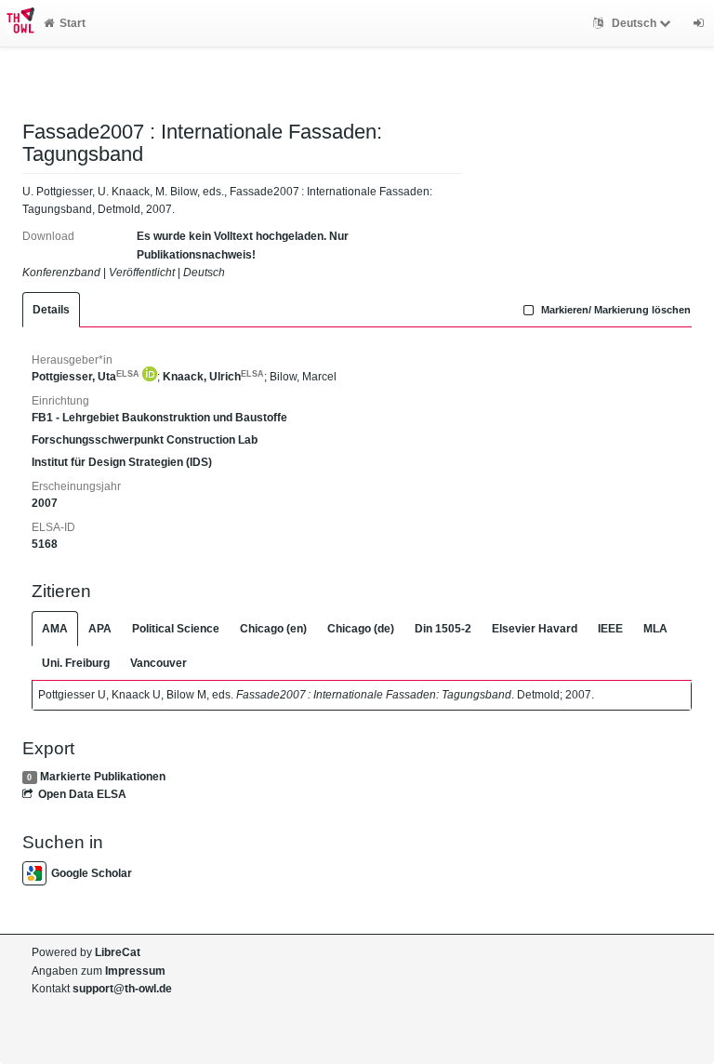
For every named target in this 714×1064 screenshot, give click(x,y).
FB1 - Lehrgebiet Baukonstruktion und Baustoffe (159, 417)
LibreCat (117, 952)
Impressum (135, 971)
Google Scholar (91, 873)
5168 (45, 544)
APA (100, 628)
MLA (655, 628)
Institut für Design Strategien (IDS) (122, 462)
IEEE (610, 628)
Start (73, 23)
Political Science (175, 628)
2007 (45, 503)
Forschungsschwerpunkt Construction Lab (145, 439)
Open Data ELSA (82, 794)
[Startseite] (17, 23)
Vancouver (158, 663)
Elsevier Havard (534, 628)
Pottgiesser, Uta (85, 376)
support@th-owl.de (122, 988)
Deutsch (634, 23)
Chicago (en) (273, 628)
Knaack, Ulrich (213, 376)
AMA (55, 628)
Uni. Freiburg (76, 663)
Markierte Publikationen (102, 776)
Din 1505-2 (443, 628)
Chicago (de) (360, 628)
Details (51, 309)
